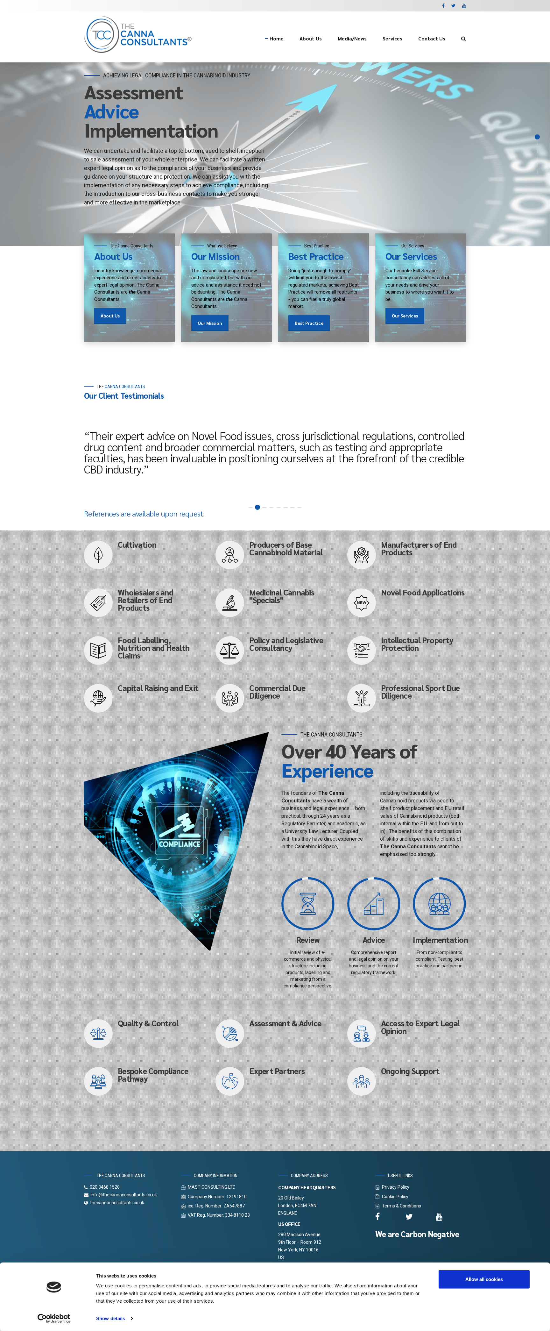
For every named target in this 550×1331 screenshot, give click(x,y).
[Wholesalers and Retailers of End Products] (98, 632)
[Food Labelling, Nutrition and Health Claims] (98, 680)
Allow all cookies (484, 1279)
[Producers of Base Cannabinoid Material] (229, 584)
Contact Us (431, 38)
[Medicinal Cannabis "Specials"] (229, 632)
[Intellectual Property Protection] (361, 680)
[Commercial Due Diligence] (229, 728)
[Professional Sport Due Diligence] (361, 728)
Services (392, 38)
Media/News (352, 38)
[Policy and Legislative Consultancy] (229, 680)
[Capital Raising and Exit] (98, 728)
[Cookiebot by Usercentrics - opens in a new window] (54, 1318)
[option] (275, 169)
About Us (311, 38)
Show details (110, 1318)
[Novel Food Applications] (361, 632)
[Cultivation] (98, 584)
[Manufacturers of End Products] (361, 584)
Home (277, 38)
